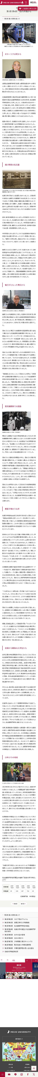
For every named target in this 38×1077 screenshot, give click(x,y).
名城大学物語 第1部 (11, 951)
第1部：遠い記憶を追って (12, 19)
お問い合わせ (27, 1067)
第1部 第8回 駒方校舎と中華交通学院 (18, 945)
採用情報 (27, 1064)
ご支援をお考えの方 (28, 8)
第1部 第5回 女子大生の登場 (15, 935)
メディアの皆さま (11, 1070)
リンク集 (11, 1067)
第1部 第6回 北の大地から (14, 938)
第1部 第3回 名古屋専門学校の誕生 (17, 926)
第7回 (22, 904)
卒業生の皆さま (27, 1070)
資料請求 (18, 1039)
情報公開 (11, 1064)
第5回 (15, 904)
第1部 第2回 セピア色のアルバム (16, 919)
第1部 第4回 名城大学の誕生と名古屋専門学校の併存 (20, 930)
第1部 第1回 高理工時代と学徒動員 (17, 922)
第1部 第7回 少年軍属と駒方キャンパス (18, 941)
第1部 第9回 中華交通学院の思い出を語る (19, 948)
